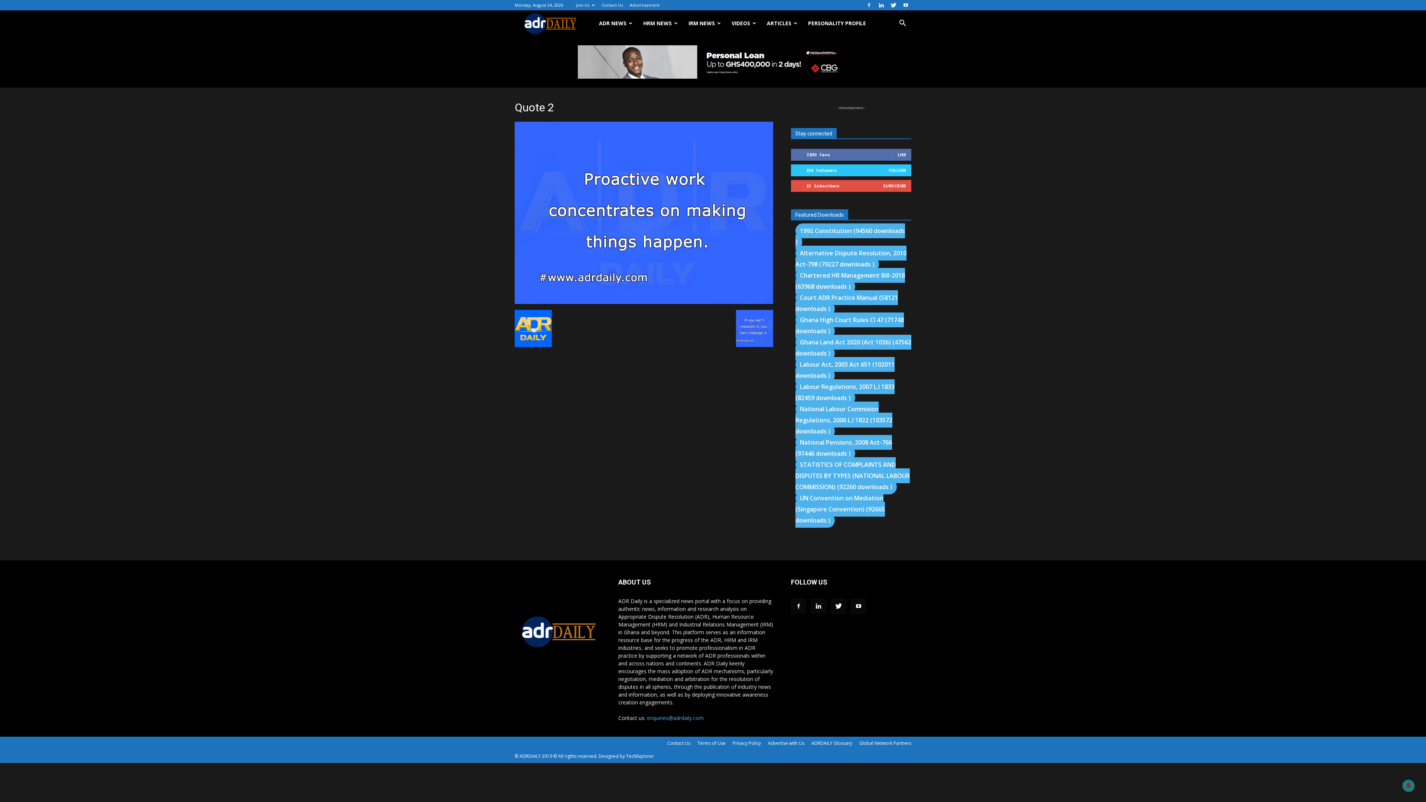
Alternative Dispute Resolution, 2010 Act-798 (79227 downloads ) (850, 258)
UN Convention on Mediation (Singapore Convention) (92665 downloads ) (840, 509)
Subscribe (894, 186)
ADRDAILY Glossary (831, 743)
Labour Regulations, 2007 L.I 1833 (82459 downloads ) (845, 392)
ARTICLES (779, 23)
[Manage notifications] (1408, 786)
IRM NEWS (701, 23)
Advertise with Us (786, 743)
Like (902, 154)
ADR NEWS (612, 23)
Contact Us (612, 5)
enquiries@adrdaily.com (675, 717)
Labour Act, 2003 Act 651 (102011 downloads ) (845, 370)
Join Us (582, 5)
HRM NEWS (657, 23)
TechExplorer (640, 756)
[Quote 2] (644, 302)
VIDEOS (741, 23)
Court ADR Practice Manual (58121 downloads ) (846, 303)
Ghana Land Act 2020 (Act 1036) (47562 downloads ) (853, 347)
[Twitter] (893, 5)
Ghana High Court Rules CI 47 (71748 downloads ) (849, 325)
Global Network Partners (885, 743)
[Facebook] (869, 5)
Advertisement (645, 5)
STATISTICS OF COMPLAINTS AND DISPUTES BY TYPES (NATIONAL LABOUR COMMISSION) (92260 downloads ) (852, 476)
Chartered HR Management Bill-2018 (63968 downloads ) (850, 281)
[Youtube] (905, 5)
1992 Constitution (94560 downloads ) (850, 236)
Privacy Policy (747, 743)
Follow (897, 170)
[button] (902, 23)
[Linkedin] (881, 5)
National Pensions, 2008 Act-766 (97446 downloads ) (843, 448)
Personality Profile (837, 23)
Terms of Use (711, 743)
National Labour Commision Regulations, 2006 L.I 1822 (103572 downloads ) (843, 420)
